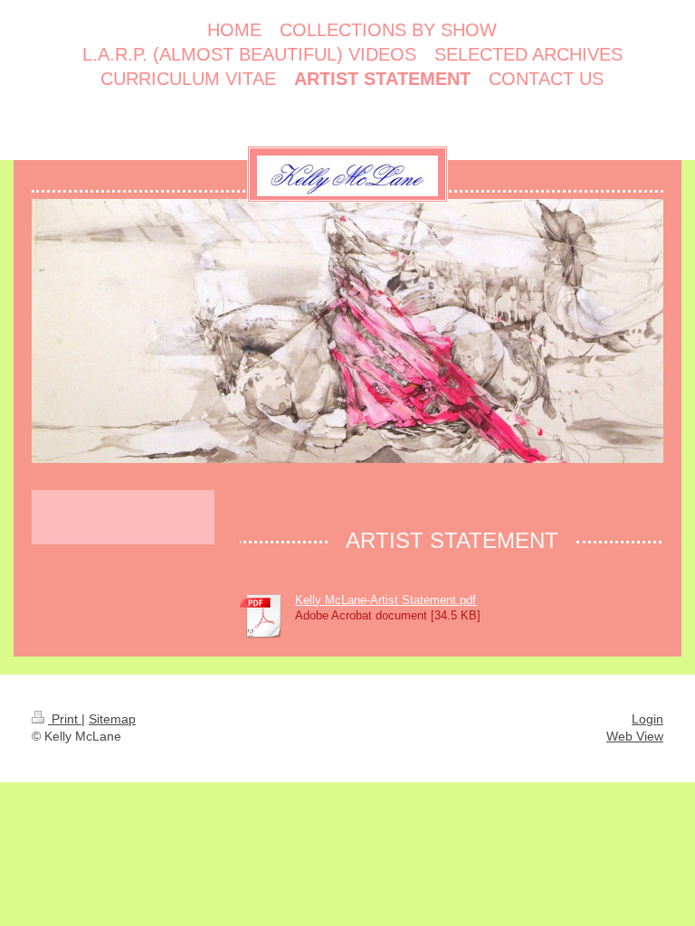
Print (64, 719)
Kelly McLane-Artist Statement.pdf (385, 600)
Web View (634, 736)
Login (647, 719)
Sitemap (112, 719)
